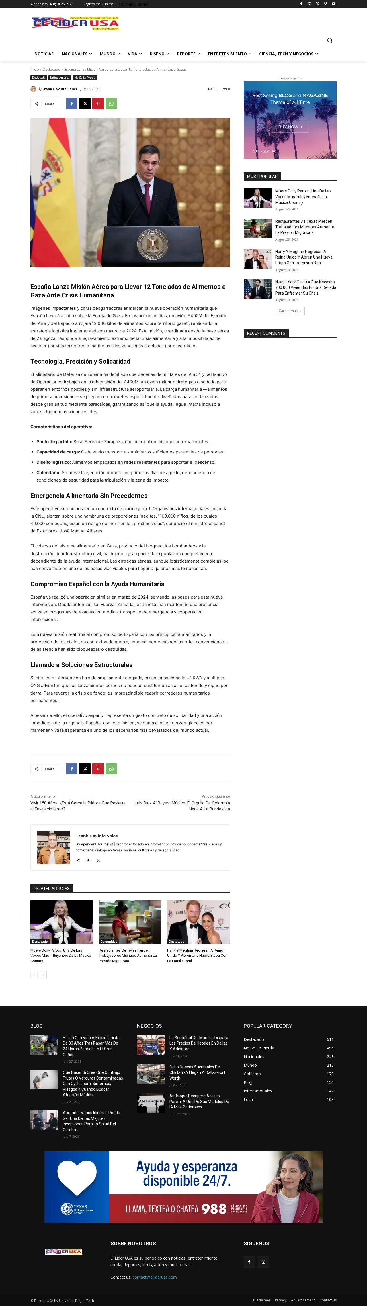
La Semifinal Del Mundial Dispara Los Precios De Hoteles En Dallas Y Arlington (198, 1043)
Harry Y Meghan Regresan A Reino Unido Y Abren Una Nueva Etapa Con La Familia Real (197, 955)
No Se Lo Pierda (85, 78)
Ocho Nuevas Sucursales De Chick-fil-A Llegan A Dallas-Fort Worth (197, 1072)
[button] (330, 40)
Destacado (51, 69)
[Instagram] (309, 4)
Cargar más (288, 310)
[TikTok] (88, 859)
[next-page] (43, 974)
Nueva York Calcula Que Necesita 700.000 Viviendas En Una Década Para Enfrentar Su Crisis (305, 287)
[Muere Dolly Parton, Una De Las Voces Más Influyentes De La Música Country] (61, 922)
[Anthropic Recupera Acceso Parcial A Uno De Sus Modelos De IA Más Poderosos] (151, 1103)
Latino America (60, 78)
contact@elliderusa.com (154, 1277)
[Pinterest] (98, 103)
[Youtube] (333, 4)
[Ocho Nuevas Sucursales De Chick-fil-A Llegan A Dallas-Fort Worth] (151, 1074)
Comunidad (109, 942)
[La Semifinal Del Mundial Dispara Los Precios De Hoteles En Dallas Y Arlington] (151, 1045)
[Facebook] (301, 4)
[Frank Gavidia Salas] (34, 89)
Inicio (34, 69)
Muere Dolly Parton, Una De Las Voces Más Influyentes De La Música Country (60, 955)
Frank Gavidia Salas (59, 89)
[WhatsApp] (111, 103)
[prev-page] (34, 974)
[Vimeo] (325, 4)
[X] (317, 4)
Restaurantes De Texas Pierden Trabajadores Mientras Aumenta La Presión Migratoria (128, 955)
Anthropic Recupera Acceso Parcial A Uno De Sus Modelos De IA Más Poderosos (199, 1101)
